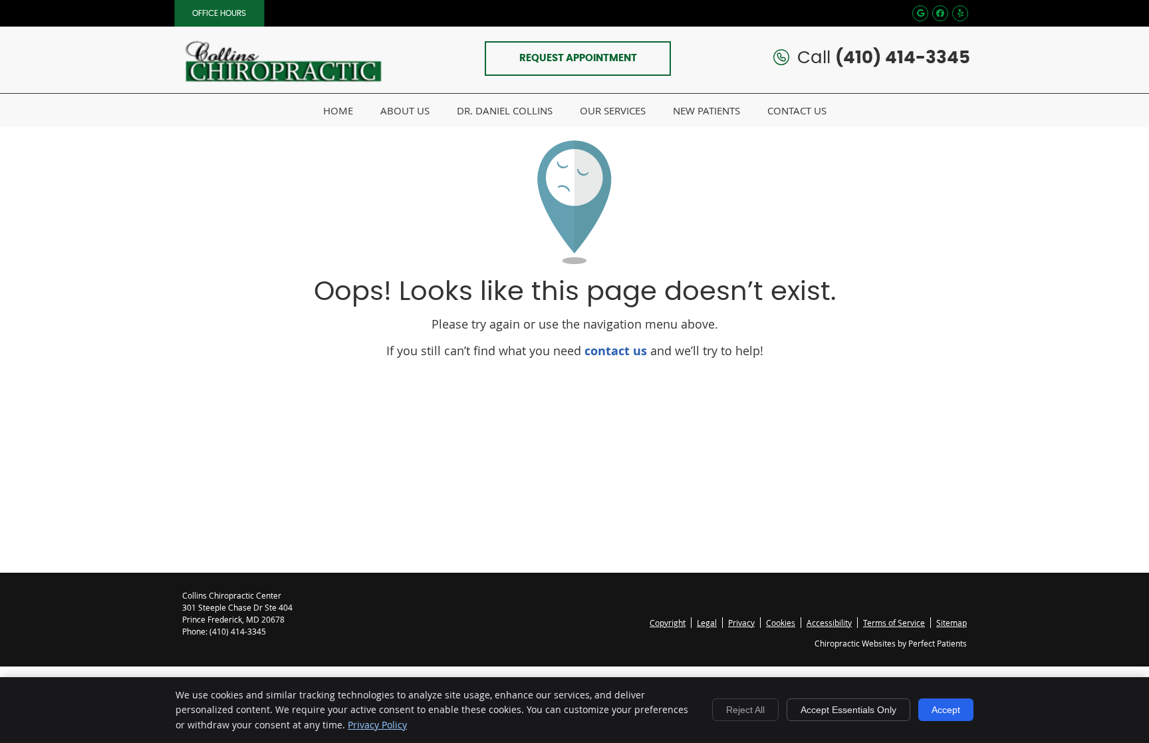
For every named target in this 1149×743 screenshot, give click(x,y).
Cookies (780, 622)
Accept (946, 709)
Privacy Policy (377, 724)
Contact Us (797, 110)
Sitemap (951, 622)
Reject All (745, 709)
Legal (707, 622)
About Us (405, 110)
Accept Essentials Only (848, 709)
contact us (615, 351)
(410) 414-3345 (902, 58)
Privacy (741, 622)
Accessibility (829, 622)
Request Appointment (578, 58)
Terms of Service (894, 622)
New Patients (706, 110)
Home (338, 110)
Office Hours (219, 13)
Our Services (613, 110)
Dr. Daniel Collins (505, 110)
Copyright (668, 622)
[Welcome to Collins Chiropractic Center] (282, 89)
